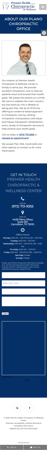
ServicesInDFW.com (13, 380)
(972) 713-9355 (26, 134)
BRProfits (18, 376)
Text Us (36, 447)
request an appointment (15, 138)
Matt (31, 380)
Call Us (12, 447)
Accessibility (19, 423)
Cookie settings (23, 442)
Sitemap (9, 423)
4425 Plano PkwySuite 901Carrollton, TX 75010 (22, 221)
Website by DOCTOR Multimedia (23, 428)
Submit (5, 313)
